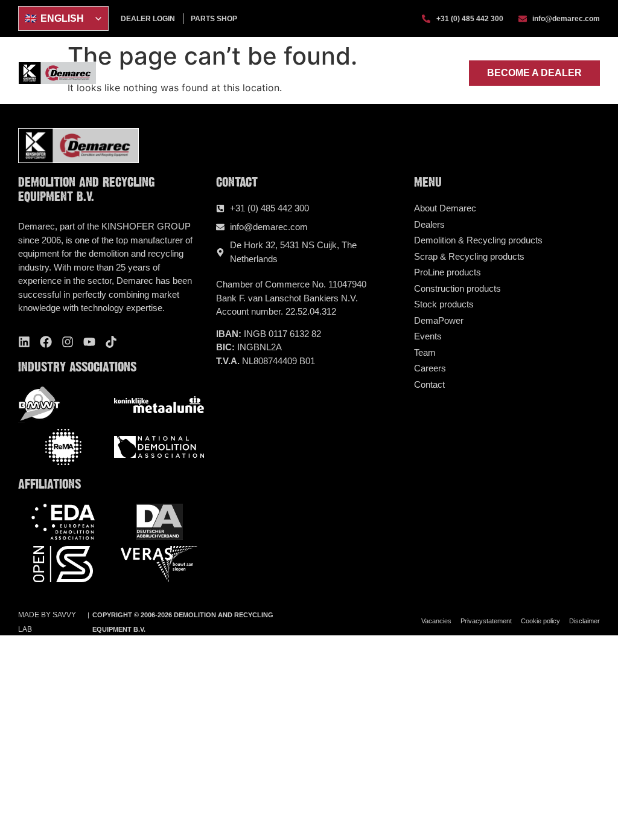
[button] (452, 73)
